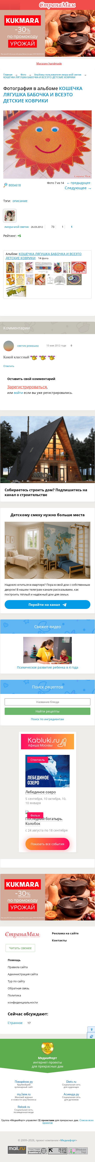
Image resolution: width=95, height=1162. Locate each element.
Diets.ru (71, 1081)
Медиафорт (68, 1140)
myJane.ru (23, 1094)
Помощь (14, 960)
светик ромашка (28, 346)
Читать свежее (20, 948)
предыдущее (80, 183)
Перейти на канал (44, 604)
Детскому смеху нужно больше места (48, 514)
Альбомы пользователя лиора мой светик (57, 74)
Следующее (76, 187)
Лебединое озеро (40, 792)
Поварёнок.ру (24, 1081)
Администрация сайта (23, 974)
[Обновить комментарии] (91, 1036)
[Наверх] (91, 1029)
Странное (15, 1023)
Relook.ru (24, 1107)
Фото (23, 74)
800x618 (15, 185)
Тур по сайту (16, 981)
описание (20, 201)
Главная (7, 74)
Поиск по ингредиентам (47, 719)
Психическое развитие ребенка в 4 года (47, 667)
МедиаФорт (47, 1058)
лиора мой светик (16, 227)
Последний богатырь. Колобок (44, 821)
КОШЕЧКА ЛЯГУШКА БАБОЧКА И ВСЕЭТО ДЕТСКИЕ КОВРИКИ (39, 77)
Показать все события (47, 844)
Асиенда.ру (71, 1094)
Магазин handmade (49, 63)
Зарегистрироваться (27, 386)
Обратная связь (18, 988)
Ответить (8, 366)
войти (18, 393)
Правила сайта (18, 967)
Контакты (59, 940)
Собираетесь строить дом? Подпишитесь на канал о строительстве (46, 492)
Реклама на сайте (65, 933)
